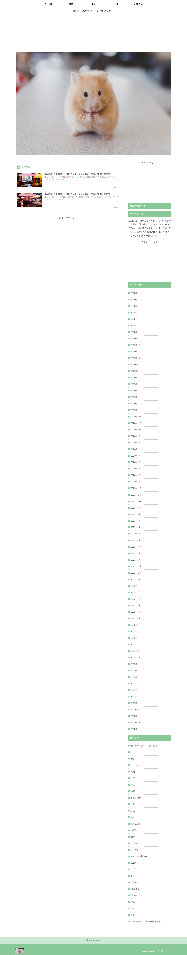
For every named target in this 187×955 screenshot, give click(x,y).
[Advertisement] (93, 32)
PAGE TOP (94, 940)
